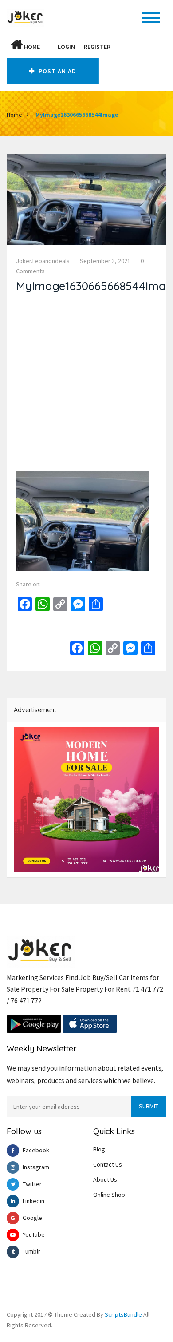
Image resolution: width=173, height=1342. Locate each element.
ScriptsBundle (123, 1314)
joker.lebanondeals (43, 261)
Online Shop (109, 1195)
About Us (105, 1179)
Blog (99, 1149)
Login (66, 47)
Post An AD (56, 71)
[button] (48, 47)
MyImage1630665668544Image (76, 115)
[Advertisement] (86, 384)
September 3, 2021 (105, 261)
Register (97, 47)
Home (31, 47)
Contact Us (107, 1164)
